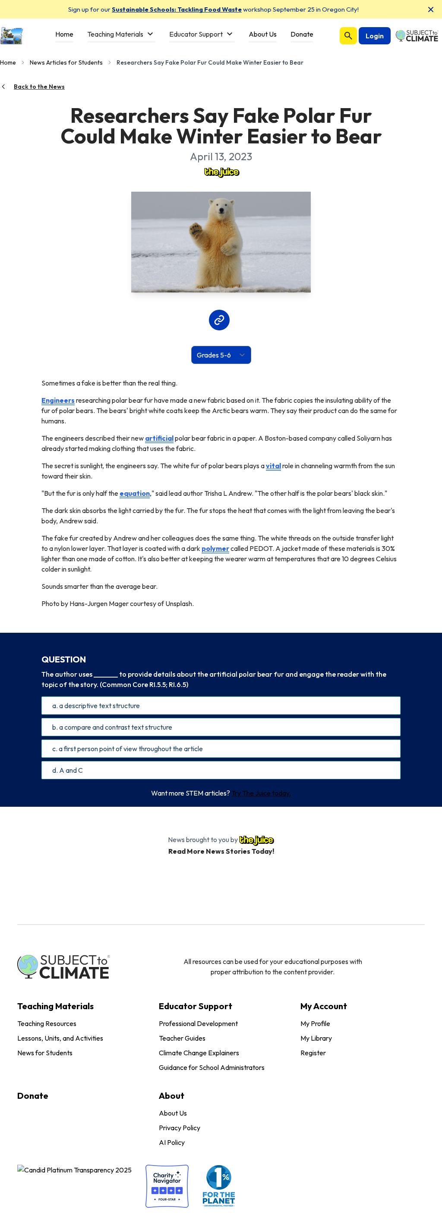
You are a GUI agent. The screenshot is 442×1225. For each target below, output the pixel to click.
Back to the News (39, 86)
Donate (32, 1095)
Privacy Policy (179, 1127)
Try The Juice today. (261, 793)
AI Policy (172, 1142)
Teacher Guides (182, 1038)
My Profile (315, 1023)
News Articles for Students (66, 62)
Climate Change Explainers (199, 1052)
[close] (431, 9)
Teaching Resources (46, 1023)
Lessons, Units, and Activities (60, 1038)
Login (375, 35)
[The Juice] (220, 172)
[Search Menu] (348, 35)
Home (8, 62)
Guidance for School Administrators (212, 1067)
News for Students (45, 1052)
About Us (173, 1113)
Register (313, 1052)
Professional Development (198, 1023)
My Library (316, 1038)
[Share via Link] (219, 320)
